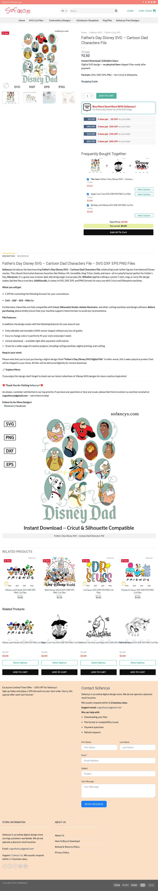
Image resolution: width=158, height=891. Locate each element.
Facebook (21, 405)
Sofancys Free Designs (127, 20)
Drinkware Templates (88, 20)
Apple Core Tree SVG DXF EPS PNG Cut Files (111, 194)
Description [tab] (8, 256)
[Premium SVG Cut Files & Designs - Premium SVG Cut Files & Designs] (28, 10)
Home (22, 20)
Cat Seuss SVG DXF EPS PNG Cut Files (98, 591)
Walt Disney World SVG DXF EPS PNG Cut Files (59, 591)
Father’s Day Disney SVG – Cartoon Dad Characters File (112, 179)
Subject (84, 768)
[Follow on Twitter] (149, 2)
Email (83, 755)
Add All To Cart (118, 232)
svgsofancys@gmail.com (109, 707)
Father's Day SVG (113, 32)
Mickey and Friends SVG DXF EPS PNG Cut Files (20, 591)
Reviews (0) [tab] (23, 256)
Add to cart (106, 95)
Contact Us (17, 855)
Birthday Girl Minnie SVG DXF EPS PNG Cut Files (112, 205)
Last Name (124, 742)
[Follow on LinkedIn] (154, 2)
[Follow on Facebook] (143, 2)
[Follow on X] (15, 866)
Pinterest (9, 405)
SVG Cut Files (36, 20)
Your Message (87, 781)
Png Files (107, 20)
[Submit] (116, 10)
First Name (86, 742)
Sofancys (34, 385)
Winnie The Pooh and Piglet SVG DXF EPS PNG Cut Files (106, 642)
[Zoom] (6, 85)
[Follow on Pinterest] (151, 2)
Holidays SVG (96, 32)
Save (6, 33)
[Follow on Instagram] (146, 2)
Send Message (94, 804)
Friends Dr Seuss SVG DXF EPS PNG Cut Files (137, 591)
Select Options (144, 189)
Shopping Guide (89, 81)
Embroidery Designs (60, 20)
